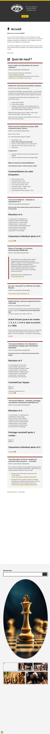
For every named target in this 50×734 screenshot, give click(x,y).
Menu (25, 16)
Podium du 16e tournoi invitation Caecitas (24, 86)
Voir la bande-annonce (16, 276)
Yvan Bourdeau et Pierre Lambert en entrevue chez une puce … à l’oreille (22, 460)
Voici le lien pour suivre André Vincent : (18, 293)
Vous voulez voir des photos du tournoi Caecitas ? (23, 66)
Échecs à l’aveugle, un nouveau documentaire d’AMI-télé (20, 249)
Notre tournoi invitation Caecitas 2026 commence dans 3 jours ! (23, 127)
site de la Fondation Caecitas (15, 74)
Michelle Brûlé (25, 69)
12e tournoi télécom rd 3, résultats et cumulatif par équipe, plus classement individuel (23, 346)
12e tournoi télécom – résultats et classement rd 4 (21, 201)
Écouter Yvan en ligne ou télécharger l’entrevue (23, 477)
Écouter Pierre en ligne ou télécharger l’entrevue (24, 484)
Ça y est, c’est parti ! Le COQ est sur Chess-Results (24, 287)
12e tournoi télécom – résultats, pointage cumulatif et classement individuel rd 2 (24, 401)
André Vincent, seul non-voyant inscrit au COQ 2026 (24, 302)
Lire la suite (12, 240)
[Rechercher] (44, 574)
